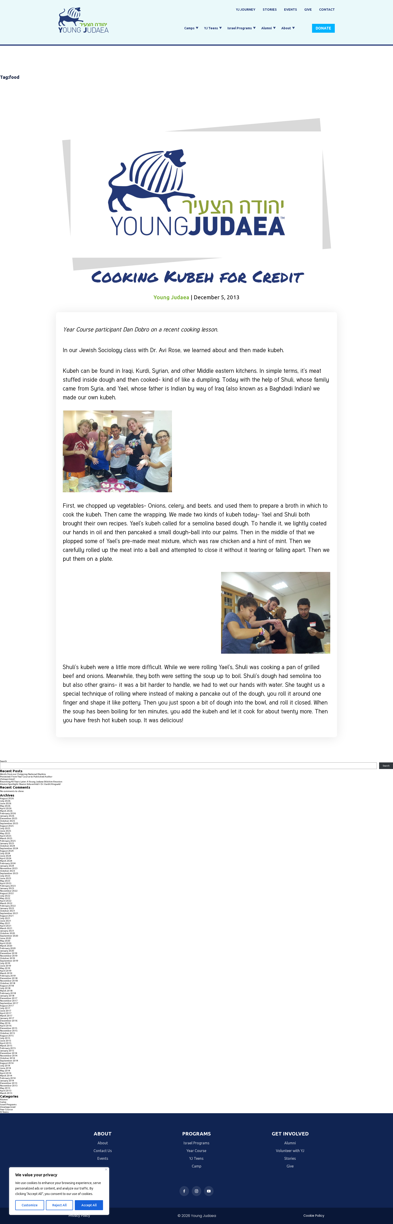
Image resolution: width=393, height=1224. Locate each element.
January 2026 (7, 816)
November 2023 (9, 868)
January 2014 (7, 1080)
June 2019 (5, 965)
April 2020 (5, 943)
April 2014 (5, 1073)
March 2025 (6, 838)
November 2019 (9, 955)
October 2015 (7, 1033)
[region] (59, 1191)
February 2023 (8, 886)
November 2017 (9, 1000)
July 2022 (5, 896)
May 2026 (5, 806)
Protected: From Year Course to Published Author (26, 776)
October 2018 (7, 983)
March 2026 (6, 811)
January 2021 (7, 931)
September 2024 (9, 848)
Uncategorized (7, 1107)
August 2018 (7, 985)
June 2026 (5, 803)
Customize (30, 1205)
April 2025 (5, 836)
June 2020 (5, 938)
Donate (323, 28)
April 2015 (5, 1043)
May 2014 (5, 1070)
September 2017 (9, 1003)
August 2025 (7, 826)
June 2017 (5, 1010)
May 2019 (5, 968)
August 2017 (7, 1005)
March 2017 (6, 1015)
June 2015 (5, 1040)
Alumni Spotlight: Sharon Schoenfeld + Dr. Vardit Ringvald (30, 784)
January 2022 (7, 908)
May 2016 (5, 1023)
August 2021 (7, 916)
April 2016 (5, 1025)
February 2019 (8, 975)
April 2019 (5, 970)
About (286, 28)
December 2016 (8, 1020)
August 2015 (7, 1035)
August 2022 (7, 893)
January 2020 (7, 951)
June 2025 (5, 831)
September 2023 (9, 873)
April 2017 (5, 1013)
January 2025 (7, 843)
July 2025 (5, 828)
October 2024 (7, 846)
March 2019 (6, 973)
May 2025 (5, 833)
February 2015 (8, 1048)
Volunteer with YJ (290, 1151)
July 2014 (5, 1065)
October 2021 (7, 911)
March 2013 (6, 1093)
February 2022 (8, 906)
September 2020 (9, 936)
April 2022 (5, 901)
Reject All (59, 1205)
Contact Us (102, 1151)
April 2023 (5, 883)
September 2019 (9, 960)
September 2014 (9, 1060)
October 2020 (7, 933)
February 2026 (8, 813)
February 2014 (8, 1078)
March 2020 (6, 946)
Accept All (89, 1205)
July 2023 (5, 876)
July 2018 (5, 988)
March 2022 (6, 903)
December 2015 (8, 1028)
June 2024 (5, 856)
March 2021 (6, 928)
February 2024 (8, 863)
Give (308, 9)
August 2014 (7, 1063)
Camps (189, 28)
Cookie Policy (313, 1215)
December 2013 (8, 1083)
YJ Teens (211, 28)
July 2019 (5, 963)
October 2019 (7, 958)
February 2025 (8, 841)
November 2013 (9, 1085)
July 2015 (5, 1038)
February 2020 (8, 948)
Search (3, 761)
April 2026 (5, 808)
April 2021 (5, 926)
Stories (270, 9)
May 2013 (5, 1088)
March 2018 (6, 990)
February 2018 (8, 993)
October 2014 (7, 1058)
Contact (327, 9)
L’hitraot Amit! (7, 779)
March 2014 (6, 1075)
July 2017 (5, 1008)
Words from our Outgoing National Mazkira (23, 774)
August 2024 (7, 851)
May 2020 (5, 941)
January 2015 (7, 1050)
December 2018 (8, 978)
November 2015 (9, 1030)
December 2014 (8, 1053)
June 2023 (5, 878)
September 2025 (9, 823)
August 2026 (7, 798)
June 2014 (5, 1068)
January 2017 (7, 1018)
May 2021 (5, 923)
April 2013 (5, 1090)
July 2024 (5, 853)
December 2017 (8, 998)
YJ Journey (245, 9)
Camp (3, 1102)
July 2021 (5, 918)
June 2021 (5, 921)
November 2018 (9, 980)
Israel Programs (239, 28)
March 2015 (6, 1045)
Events (290, 9)
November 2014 (9, 1055)
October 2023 (7, 871)
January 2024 (7, 866)
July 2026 (5, 801)
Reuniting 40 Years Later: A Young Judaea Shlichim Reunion (31, 781)
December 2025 (8, 818)
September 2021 (9, 913)
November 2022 (9, 891)
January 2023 (7, 888)
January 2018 (7, 995)
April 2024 (5, 858)
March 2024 (6, 861)
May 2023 (5, 881)
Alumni (266, 28)
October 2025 (7, 821)
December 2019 (8, 953)
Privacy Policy (79, 1215)
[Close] (106, 1169)
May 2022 (5, 898)
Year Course (6, 1109)
